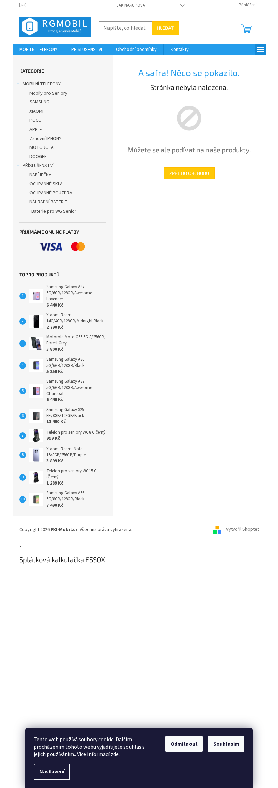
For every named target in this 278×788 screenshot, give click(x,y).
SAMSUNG (39, 102)
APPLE (35, 129)
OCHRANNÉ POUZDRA (50, 193)
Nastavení (51, 771)
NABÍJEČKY (40, 175)
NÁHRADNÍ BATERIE (48, 202)
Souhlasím (226, 744)
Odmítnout (184, 744)
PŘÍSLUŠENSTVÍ (38, 165)
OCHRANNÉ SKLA (46, 184)
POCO (35, 120)
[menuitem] (38, 49)
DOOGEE (38, 156)
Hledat (165, 28)
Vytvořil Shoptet (242, 529)
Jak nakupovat (132, 5)
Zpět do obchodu (189, 173)
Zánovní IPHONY (45, 138)
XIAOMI (36, 111)
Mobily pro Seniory (48, 93)
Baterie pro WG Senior (53, 211)
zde (115, 754)
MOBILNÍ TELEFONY (42, 84)
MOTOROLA (41, 147)
